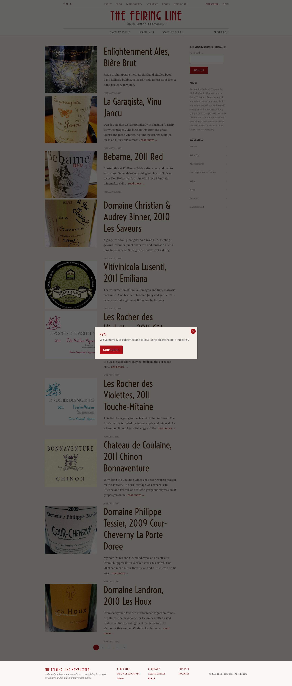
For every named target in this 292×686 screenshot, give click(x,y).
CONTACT (184, 668)
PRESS (151, 678)
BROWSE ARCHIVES (128, 673)
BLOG (120, 678)
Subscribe (111, 350)
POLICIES (184, 673)
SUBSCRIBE (123, 668)
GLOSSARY (154, 668)
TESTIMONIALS (156, 673)
